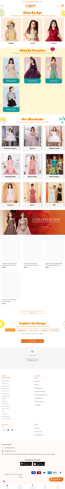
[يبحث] (58, 6)
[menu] (2, 6)
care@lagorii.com (10, 451)
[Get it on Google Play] (26, 464)
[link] (32, 13)
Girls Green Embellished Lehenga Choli (9, 300)
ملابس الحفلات (21, 330)
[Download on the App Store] (39, 464)
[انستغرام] (8, 430)
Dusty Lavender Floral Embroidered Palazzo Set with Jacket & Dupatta (31, 264)
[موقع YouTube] (12, 430)
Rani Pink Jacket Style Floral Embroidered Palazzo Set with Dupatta (54, 264)
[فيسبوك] (4, 430)
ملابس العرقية (10, 330)
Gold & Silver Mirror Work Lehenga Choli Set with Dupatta (9, 264)
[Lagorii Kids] (11, 31)
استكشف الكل (54, 330)
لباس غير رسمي (33, 330)
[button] (2, 31)
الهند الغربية (44, 330)
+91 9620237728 (9, 448)
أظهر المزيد (32, 341)
